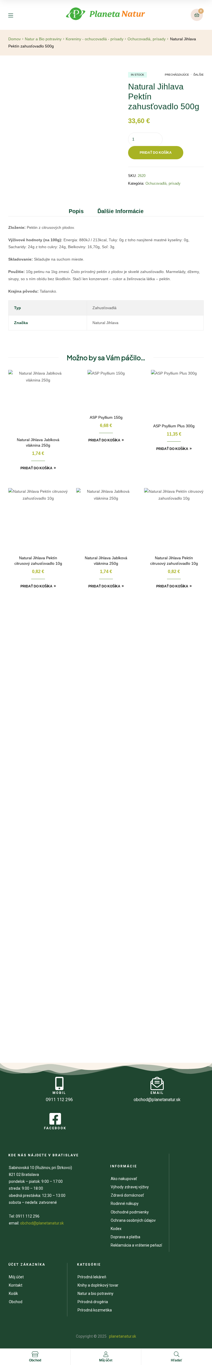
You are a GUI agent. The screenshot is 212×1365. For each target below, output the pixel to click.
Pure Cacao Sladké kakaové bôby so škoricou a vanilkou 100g (42, 923)
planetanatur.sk (122, 1336)
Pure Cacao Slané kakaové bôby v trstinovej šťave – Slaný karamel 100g (170, 923)
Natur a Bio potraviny (43, 39)
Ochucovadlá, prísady (147, 39)
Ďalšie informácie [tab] (120, 211)
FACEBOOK (55, 1128)
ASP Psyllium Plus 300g (174, 426)
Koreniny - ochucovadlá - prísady (94, 39)
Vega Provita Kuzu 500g (42, 1018)
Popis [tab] (76, 211)
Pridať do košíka (156, 153)
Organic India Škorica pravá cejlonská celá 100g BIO (42, 707)
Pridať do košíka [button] (36, 468)
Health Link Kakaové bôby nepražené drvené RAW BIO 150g (170, 707)
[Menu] (14, 15)
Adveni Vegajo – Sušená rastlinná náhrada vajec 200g (42, 815)
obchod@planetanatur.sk (42, 1223)
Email (157, 1093)
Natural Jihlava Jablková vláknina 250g (38, 442)
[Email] (157, 1083)
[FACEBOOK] (55, 1118)
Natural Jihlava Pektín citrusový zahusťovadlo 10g (38, 561)
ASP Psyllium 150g (106, 417)
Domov (14, 39)
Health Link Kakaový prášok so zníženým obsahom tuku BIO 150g (106, 707)
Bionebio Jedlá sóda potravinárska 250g (106, 815)
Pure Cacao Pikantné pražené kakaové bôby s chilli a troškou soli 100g (106, 923)
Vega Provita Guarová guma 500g (170, 815)
